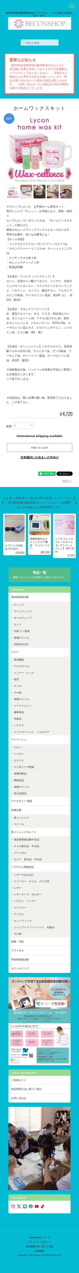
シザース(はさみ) (23, 874)
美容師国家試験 (20, 597)
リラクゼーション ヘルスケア (31, 732)
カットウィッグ (23, 920)
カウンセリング (20, 968)
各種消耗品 (20, 773)
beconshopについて (39, 1237)
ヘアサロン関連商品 (22, 867)
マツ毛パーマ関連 (24, 767)
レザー (17, 887)
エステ (15, 651)
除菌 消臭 (17, 941)
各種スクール (21, 637)
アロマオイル (21, 666)
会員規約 (39, 1251)
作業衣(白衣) (21, 644)
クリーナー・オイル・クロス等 (31, 881)
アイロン (19, 914)
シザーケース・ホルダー (28, 894)
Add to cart (39, 447)
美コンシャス (21, 817)
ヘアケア (19, 725)
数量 (9, 426)
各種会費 (16, 810)
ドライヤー (20, 907)
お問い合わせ (18, 1098)
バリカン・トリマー (25, 900)
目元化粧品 (20, 793)
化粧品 (17, 718)
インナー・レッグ (24, 672)
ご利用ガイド (18, 1080)
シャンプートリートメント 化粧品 (34, 927)
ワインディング (23, 611)
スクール (19, 824)
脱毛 (16, 679)
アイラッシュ (18, 739)
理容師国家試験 (20, 959)
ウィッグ (19, 604)
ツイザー (19, 753)
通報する (67, 481)
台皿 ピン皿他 (22, 631)
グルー (17, 747)
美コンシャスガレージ (23, 832)
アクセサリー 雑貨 (21, 801)
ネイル (17, 685)
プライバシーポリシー (39, 1242)
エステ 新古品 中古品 (28, 859)
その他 (17, 692)
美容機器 (19, 659)
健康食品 (19, 712)
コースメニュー (23, 705)
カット (17, 624)
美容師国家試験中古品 (26, 839)
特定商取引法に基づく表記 (26, 1089)
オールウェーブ (23, 617)
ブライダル (20, 852)
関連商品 (19, 780)
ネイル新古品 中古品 (26, 846)
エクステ (19, 760)
